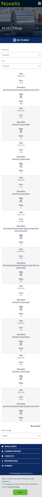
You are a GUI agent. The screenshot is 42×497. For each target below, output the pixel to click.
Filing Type (5, 49)
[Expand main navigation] (39, 3)
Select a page (6, 430)
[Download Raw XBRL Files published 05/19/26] (21, 274)
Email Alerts (9, 446)
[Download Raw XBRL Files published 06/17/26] (21, 237)
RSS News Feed (10, 461)
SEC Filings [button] (22, 40)
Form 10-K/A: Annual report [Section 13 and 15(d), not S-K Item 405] (21, 229)
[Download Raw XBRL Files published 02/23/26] (21, 378)
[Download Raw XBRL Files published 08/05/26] (21, 96)
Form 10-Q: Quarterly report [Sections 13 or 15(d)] (21, 90)
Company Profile (11, 451)
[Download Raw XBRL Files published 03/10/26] (21, 343)
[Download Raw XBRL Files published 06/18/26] (21, 200)
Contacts (8, 456)
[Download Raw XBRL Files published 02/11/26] (21, 413)
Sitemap (7, 466)
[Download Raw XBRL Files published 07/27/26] (21, 166)
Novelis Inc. (17, 473)
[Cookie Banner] (21, 486)
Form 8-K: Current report (21, 124)
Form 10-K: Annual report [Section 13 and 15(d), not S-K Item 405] (21, 266)
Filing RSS (35, 426)
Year (3, 61)
